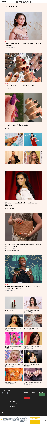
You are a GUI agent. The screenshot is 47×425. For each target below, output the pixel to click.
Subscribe (3, 1)
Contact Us (25, 390)
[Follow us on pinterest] (5, 393)
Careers (33, 390)
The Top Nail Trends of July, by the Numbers (31, 328)
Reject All (35, 420)
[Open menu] (45, 2)
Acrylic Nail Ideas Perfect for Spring (10, 382)
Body (6, 41)
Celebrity (7, 284)
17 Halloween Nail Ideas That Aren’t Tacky (19, 85)
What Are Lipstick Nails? (9, 310)
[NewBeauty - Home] (23, 2)
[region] (23, 420)
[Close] (46, 421)
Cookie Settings (42, 394)
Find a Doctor (41, 390)
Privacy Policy (41, 392)
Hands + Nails (8, 83)
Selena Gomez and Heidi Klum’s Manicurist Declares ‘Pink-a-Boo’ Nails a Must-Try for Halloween (23, 246)
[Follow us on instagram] (7, 393)
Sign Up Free (12, 406)
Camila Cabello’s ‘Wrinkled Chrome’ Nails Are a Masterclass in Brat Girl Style (31, 365)
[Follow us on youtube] (10, 393)
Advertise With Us (26, 392)
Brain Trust (33, 392)
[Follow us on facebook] (2, 393)
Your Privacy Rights (35, 418)
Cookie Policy (22, 421)
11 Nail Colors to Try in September (17, 125)
